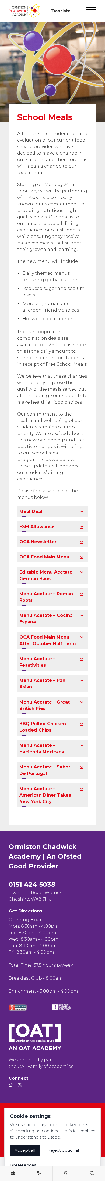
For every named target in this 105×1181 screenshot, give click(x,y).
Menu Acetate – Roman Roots (46, 597)
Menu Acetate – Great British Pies (44, 705)
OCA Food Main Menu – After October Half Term (47, 640)
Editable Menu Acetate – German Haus (47, 575)
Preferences (23, 1165)
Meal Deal (30, 511)
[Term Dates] (13, 1173)
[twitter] (20, 1084)
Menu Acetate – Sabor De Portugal (44, 770)
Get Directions (25, 911)
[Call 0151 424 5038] (39, 1173)
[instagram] (10, 1084)
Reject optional (63, 1150)
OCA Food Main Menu (44, 557)
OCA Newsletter (38, 541)
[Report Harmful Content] (61, 1007)
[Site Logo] (27, 11)
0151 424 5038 (32, 884)
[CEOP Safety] (18, 1007)
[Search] (92, 1173)
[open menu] (91, 10)
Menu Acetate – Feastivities (37, 662)
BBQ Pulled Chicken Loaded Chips (42, 727)
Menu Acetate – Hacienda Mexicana (41, 748)
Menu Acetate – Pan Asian (42, 683)
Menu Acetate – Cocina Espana (46, 618)
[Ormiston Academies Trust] (35, 1037)
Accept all (25, 1150)
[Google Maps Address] (65, 1173)
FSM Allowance (37, 526)
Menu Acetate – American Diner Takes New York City (45, 795)
